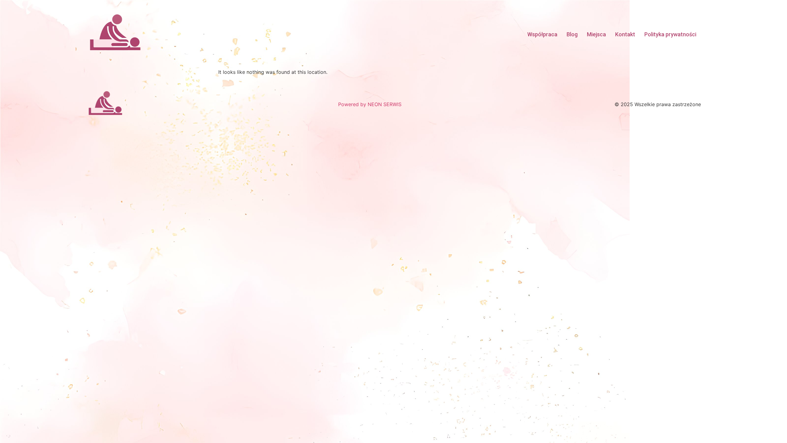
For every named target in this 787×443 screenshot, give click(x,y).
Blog (572, 34)
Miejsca (596, 34)
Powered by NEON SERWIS (369, 104)
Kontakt (625, 34)
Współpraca (542, 34)
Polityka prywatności (670, 34)
